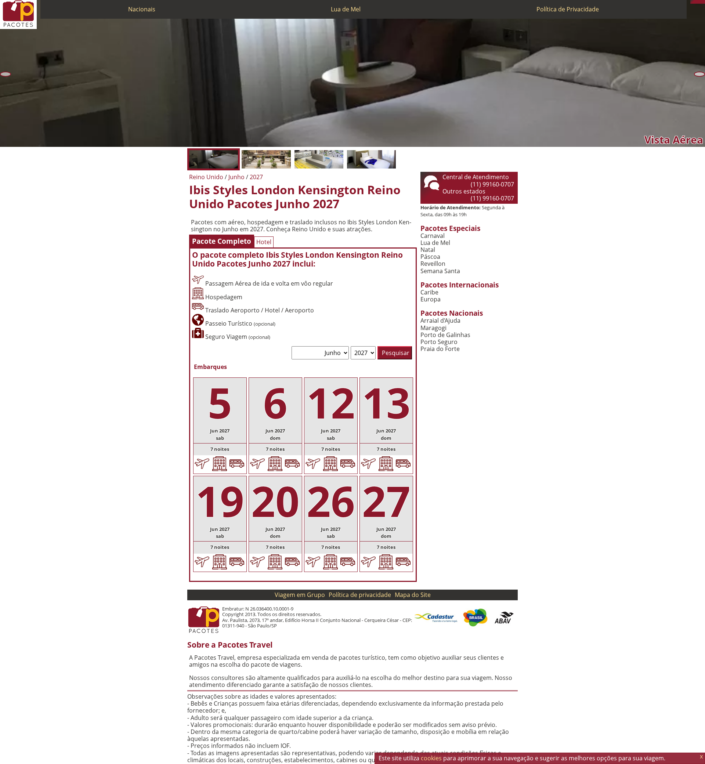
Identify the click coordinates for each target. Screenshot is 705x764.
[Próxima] (699, 74)
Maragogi (433, 328)
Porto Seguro (439, 341)
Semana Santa (440, 271)
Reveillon (432, 263)
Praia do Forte (440, 348)
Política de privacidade (360, 595)
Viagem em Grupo (300, 595)
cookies (431, 758)
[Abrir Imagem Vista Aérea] (213, 159)
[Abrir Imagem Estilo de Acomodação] (371, 159)
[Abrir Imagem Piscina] (318, 159)
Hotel (263, 242)
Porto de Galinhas (445, 335)
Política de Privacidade (567, 9)
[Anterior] (5, 74)
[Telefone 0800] (692, 2)
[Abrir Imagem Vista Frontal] (266, 159)
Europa (430, 299)
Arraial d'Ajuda (440, 320)
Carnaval (432, 235)
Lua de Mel (346, 9)
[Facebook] (703, 2)
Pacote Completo (221, 241)
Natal (427, 249)
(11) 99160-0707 (492, 184)
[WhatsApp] (696, 2)
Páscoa (430, 256)
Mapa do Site (413, 595)
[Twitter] (699, 2)
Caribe (429, 292)
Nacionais (141, 9)
